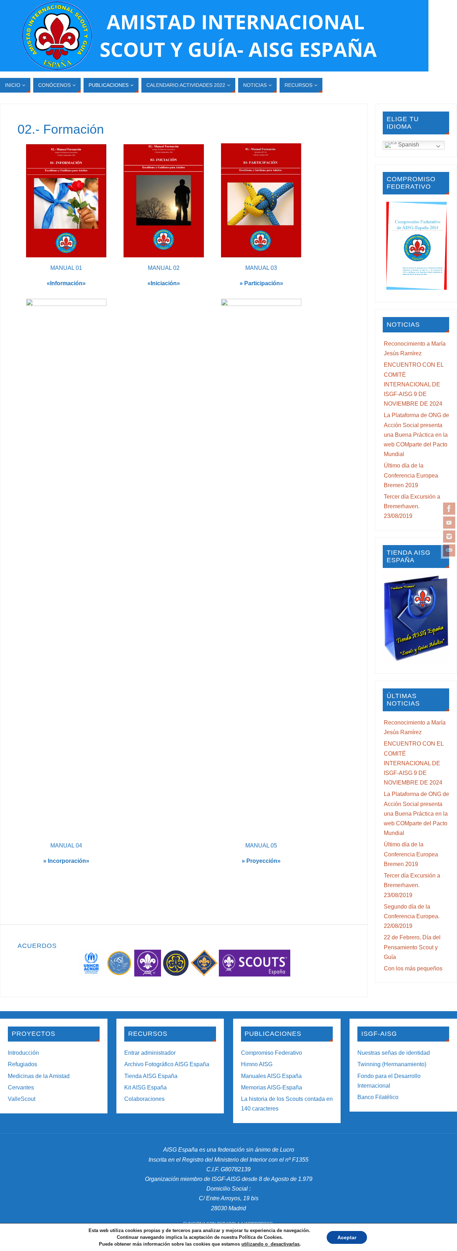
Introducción (23, 1053)
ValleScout (21, 1099)
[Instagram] (449, 536)
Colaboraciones (144, 1099)
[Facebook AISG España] (449, 509)
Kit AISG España (145, 1087)
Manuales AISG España (271, 1076)
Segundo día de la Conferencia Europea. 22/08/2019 (412, 916)
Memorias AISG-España (271, 1087)
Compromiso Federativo (271, 1053)
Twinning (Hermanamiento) (391, 1064)
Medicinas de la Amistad (39, 1076)
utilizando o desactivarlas (270, 1244)
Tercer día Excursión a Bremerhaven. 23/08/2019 (412, 506)
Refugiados (22, 1064)
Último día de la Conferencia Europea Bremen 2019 (411, 475)
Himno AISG (256, 1064)
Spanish (408, 145)
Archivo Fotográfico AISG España (166, 1064)
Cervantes (21, 1087)
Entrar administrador (150, 1053)
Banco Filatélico (377, 1097)
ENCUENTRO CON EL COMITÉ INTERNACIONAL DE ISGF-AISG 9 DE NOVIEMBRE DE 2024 (413, 384)
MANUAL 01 (66, 268)
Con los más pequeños (413, 968)
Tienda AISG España (150, 1076)
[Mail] (449, 550)
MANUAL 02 (164, 268)
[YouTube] (449, 522)
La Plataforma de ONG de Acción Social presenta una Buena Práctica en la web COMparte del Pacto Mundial (416, 434)
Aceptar (346, 1237)
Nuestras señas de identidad (393, 1053)
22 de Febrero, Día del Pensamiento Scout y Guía (412, 947)
